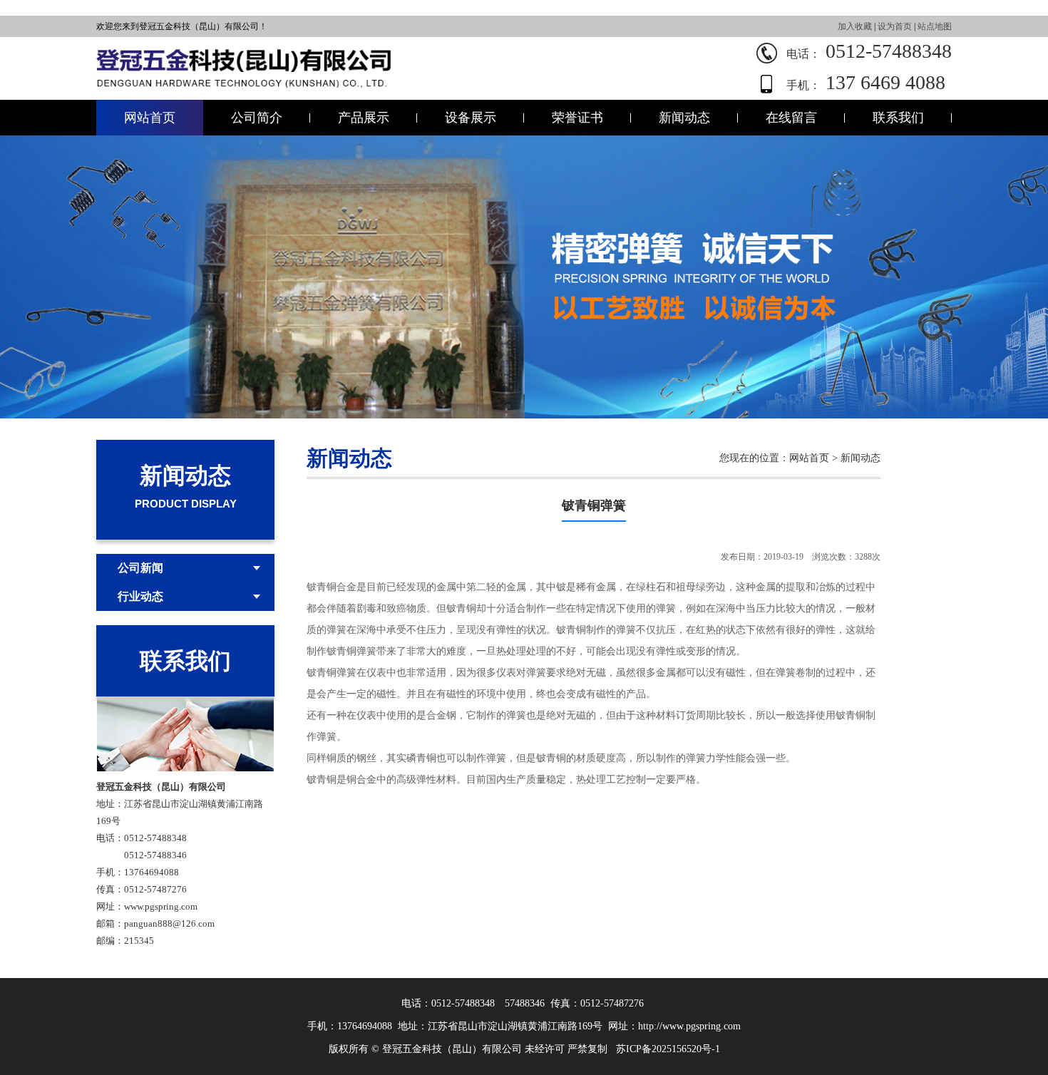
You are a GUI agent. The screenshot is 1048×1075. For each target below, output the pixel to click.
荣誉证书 (577, 117)
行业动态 (140, 596)
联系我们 (898, 117)
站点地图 (935, 26)
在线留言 (791, 117)
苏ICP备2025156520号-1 (668, 1049)
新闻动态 (684, 117)
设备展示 (470, 117)
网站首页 (149, 117)
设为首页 (895, 26)
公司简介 (256, 117)
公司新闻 (140, 568)
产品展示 (363, 117)
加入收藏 (855, 26)
